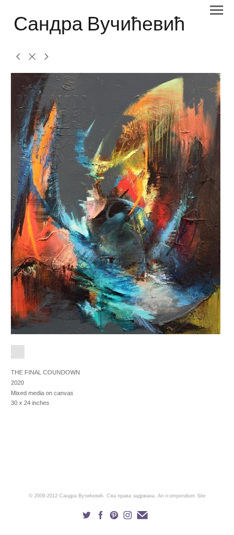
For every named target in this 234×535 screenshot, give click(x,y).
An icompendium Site (182, 496)
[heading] (99, 28)
